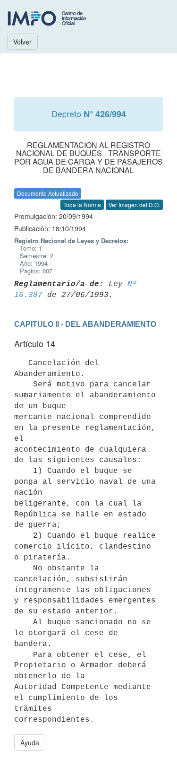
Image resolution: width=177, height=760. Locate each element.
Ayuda (29, 742)
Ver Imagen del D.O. (134, 205)
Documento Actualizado (47, 193)
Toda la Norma (82, 205)
